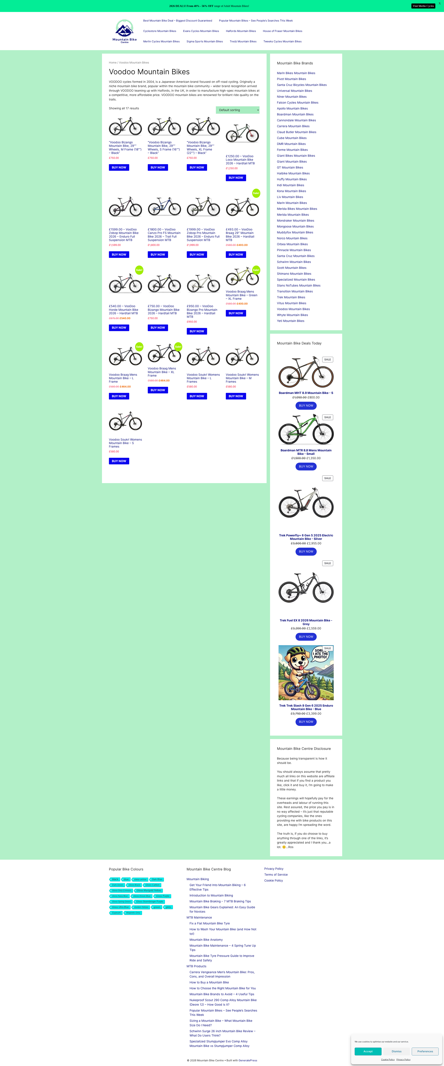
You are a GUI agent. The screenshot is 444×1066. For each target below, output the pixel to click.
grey (168, 907)
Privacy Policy (403, 1059)
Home (113, 62)
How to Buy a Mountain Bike (209, 982)
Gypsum (116, 913)
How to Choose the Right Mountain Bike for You (223, 988)
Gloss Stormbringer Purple (149, 901)
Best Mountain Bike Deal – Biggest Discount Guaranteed (177, 20)
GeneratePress (248, 1060)
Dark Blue (157, 879)
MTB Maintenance (199, 917)
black (115, 879)
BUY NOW (119, 167)
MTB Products (196, 966)
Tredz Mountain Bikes (243, 41)
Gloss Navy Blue (120, 896)
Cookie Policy (388, 1059)
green (157, 907)
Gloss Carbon (152, 885)
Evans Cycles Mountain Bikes (201, 31)
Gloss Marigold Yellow (149, 890)
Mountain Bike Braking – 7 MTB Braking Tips (220, 901)
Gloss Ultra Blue (120, 907)
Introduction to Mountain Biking (211, 895)
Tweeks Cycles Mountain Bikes (282, 41)
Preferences (425, 1051)
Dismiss (397, 1051)
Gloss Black (134, 885)
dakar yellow (140, 879)
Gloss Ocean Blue (142, 896)
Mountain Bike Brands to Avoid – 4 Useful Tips (222, 994)
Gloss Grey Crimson (121, 890)
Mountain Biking (198, 879)
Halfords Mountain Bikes (241, 31)
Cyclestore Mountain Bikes (159, 31)
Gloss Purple (162, 896)
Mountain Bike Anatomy (206, 939)
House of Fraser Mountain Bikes (282, 31)
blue (126, 879)
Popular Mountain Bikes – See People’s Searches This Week (256, 20)
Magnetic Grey (133, 913)
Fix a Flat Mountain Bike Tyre (210, 923)
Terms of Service (276, 874)
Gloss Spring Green (121, 901)
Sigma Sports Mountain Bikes (205, 41)
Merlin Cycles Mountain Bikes (161, 41)
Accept (368, 1051)
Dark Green (117, 885)
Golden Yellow (141, 907)
